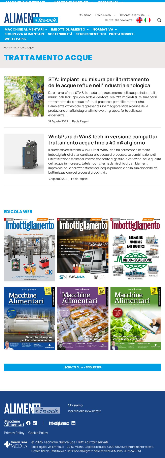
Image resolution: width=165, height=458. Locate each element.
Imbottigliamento (68, 29)
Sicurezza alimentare (25, 34)
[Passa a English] (139, 20)
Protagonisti (121, 34)
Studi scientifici (91, 34)
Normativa (103, 29)
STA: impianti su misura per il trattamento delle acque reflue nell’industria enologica (99, 82)
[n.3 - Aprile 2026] (135, 250)
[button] (159, 20)
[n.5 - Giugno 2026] (29, 319)
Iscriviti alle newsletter (119, 20)
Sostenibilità (60, 34)
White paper (16, 39)
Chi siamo (85, 15)
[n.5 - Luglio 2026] (29, 250)
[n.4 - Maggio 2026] (82, 250)
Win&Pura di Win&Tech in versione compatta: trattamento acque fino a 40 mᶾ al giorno (102, 139)
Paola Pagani (80, 121)
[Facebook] (28, 423)
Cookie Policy (38, 433)
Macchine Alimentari (24, 29)
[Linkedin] (35, 423)
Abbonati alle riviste (132, 15)
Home (7, 47)
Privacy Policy (14, 433)
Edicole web (103, 15)
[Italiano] (147, 20)
